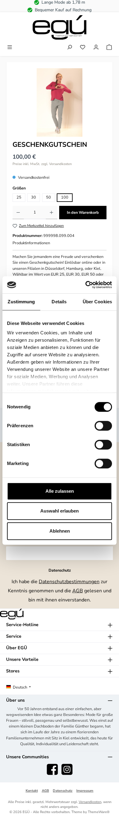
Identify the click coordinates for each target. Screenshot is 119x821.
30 (33, 197)
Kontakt (32, 790)
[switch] (103, 426)
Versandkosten (90, 802)
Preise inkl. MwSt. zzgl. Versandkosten (42, 164)
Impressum (84, 790)
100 (64, 197)
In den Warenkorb (83, 212)
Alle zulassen (59, 491)
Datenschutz (62, 790)
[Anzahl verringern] (18, 212)
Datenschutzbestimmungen (69, 581)
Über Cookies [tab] (97, 301)
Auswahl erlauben (59, 510)
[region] (59, 102)
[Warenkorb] (109, 48)
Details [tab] (59, 301)
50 (48, 197)
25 (18, 197)
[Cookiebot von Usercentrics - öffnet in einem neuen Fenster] (85, 285)
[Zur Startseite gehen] (59, 27)
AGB (77, 590)
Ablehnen (59, 531)
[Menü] (9, 48)
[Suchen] (69, 48)
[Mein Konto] (96, 48)
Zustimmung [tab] (21, 301)
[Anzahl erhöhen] (51, 212)
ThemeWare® (99, 812)
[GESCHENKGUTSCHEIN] (59, 102)
